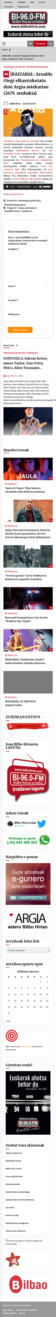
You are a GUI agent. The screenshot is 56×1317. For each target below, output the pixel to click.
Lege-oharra (8, 1310)
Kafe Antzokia (12, 1215)
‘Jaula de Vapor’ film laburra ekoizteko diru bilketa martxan (25, 490)
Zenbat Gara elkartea (16, 1231)
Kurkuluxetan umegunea (17, 1223)
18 (15, 1000)
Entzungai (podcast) (14, 66)
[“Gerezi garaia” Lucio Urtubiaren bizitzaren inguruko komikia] (28, 556)
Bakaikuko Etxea (13, 1160)
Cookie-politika (9, 1313)
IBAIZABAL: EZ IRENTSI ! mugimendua (20, 703)
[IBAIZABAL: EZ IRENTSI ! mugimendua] (28, 682)
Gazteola (10, 1207)
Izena (12, 286)
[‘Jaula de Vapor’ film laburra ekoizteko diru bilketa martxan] (28, 469)
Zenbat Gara (26, 1046)
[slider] (47, 186)
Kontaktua (8, 7)
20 (28, 1000)
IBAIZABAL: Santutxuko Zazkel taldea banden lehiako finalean (25, 661)
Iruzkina (13, 249)
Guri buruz (8, 2)
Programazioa (23, 7)
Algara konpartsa (14, 1153)
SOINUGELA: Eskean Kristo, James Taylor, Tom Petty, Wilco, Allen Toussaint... (25, 363)
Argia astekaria (26, 208)
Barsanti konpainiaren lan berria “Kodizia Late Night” (26, 619)
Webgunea (14, 314)
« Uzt (8, 1021)
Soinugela (32, 352)
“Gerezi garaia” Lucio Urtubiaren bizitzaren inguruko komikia (26, 577)
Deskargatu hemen (13, 194)
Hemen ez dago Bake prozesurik (21, 141)
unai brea (27, 211)
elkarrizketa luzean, (27, 150)
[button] (30, 44)
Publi (32, 2)
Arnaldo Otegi (11, 211)
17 (9, 1000)
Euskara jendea (13, 1184)
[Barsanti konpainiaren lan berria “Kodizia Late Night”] (28, 598)
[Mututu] (40, 186)
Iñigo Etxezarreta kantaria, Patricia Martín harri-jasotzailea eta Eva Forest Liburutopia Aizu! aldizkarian (27, 534)
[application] (28, 187)
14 (34, 994)
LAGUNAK (21, 2)
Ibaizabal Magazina (37, 66)
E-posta (13, 300)
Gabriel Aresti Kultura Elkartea (20, 1199)
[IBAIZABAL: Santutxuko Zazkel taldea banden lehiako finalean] (28, 640)
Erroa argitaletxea (14, 1176)
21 (34, 1000)
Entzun (42, 2)
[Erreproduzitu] (7, 186)
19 (22, 1000)
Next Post (8, 345)
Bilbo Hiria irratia (14, 1168)
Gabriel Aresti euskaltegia (18, 1192)
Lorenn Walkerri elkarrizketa (26, 179)
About (22, 1313)
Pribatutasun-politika (26, 1310)
